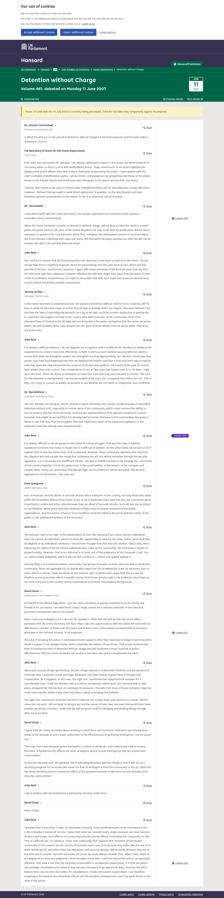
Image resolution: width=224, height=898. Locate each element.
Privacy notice (166, 894)
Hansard (32, 60)
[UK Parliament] (34, 46)
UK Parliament (28, 69)
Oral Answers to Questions (75, 69)
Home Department (103, 69)
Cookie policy (127, 894)
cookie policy (88, 24)
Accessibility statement (190, 894)
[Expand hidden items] (55, 69)
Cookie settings (107, 32)
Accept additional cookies (39, 32)
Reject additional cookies (78, 32)
